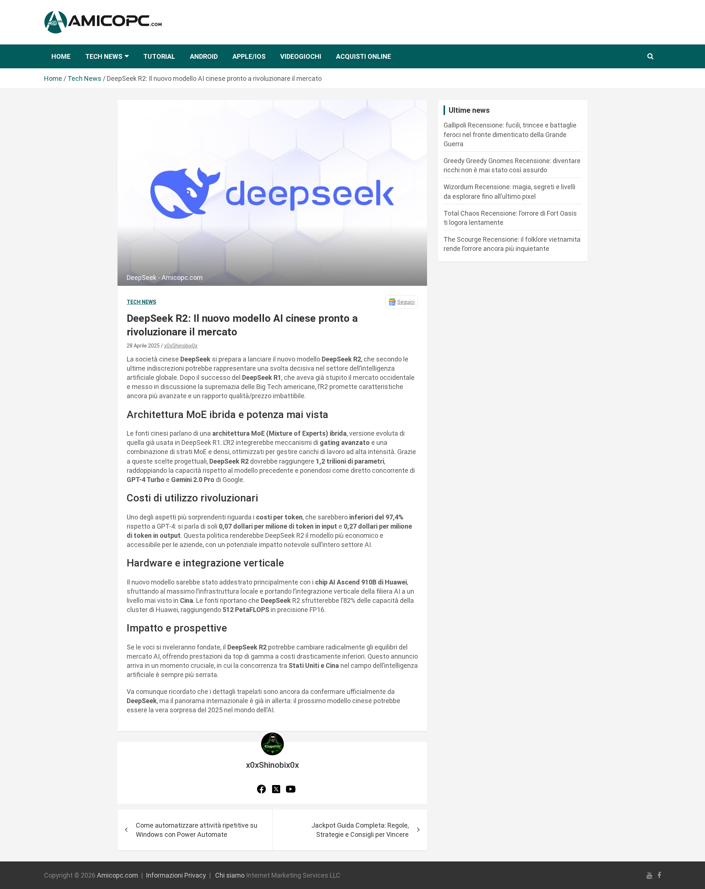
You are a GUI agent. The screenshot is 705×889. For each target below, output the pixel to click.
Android (204, 56)
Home (60, 56)
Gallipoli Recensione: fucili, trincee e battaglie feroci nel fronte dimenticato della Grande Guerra (510, 134)
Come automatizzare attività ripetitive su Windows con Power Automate (196, 829)
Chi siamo (230, 875)
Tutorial (159, 56)
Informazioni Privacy (176, 875)
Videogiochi (300, 56)
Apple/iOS (248, 56)
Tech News (103, 56)
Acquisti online (363, 56)
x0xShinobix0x (181, 346)
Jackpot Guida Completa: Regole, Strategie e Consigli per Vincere (360, 829)
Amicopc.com (117, 875)
